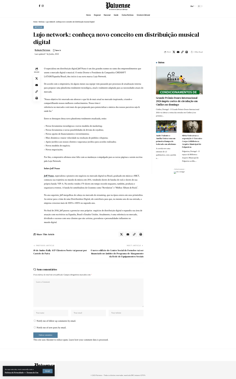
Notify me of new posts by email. (51, 327)
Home (35, 22)
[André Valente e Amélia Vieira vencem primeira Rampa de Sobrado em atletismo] (166, 126)
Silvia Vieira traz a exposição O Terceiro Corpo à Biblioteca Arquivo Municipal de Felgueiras (192, 141)
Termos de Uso (32, 372)
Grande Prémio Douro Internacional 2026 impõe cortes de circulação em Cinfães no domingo (177, 101)
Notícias (42, 22)
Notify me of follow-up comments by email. (56, 320)
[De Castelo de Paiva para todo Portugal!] (117, 6)
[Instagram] (42, 6)
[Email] (178, 52)
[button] (48, 371)
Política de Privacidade (14, 372)
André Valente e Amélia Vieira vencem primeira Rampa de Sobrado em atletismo (166, 140)
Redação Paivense (42, 50)
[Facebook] (39, 6)
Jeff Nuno (49, 175)
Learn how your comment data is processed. (88, 339)
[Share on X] (174, 52)
